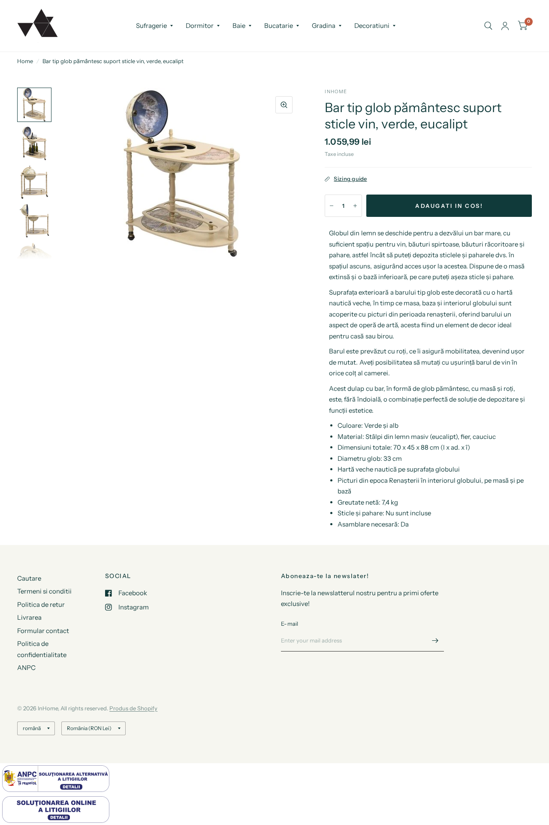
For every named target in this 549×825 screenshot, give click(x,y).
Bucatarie (278, 25)
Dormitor (200, 25)
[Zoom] (284, 104)
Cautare (29, 578)
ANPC (26, 668)
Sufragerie (151, 25)
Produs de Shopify (133, 708)
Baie (238, 25)
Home (25, 61)
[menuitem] (154, 26)
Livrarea (29, 617)
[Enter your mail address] (435, 640)
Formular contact (43, 631)
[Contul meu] (505, 26)
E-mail (290, 623)
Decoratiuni (371, 25)
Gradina (323, 25)
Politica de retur (41, 604)
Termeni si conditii (44, 591)
